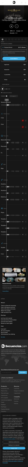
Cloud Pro (3, 411)
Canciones (16, 388)
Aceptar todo (14, 448)
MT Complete (4, 397)
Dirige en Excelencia (19, 390)
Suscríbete (14, 58)
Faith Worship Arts (7, 20)
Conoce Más (5, 55)
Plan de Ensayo (5, 393)
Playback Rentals (5, 409)
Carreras (16, 401)
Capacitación (17, 393)
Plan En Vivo (4, 390)
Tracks (2, 402)
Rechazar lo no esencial (14, 445)
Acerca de (16, 399)
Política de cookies (12, 461)
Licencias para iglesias (6, 400)
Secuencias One (5, 388)
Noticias (16, 403)
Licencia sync (4, 395)
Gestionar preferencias (14, 442)
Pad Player (3, 406)
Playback (3, 404)
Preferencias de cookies (9, 438)
